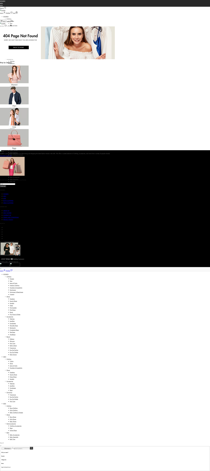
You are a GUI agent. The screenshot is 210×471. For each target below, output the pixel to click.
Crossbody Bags (14, 330)
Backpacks (13, 328)
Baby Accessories (14, 177)
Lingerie (12, 294)
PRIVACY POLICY (8, 220)
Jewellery (12, 63)
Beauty (8, 337)
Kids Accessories (11, 424)
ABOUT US (6, 211)
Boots (11, 312)
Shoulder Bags (14, 326)
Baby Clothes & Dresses (16, 155)
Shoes (8, 297)
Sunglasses (13, 323)
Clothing (9, 19)
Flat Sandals (13, 308)
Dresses (12, 279)
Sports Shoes (13, 301)
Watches (12, 61)
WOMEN (2, 1)
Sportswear (13, 290)
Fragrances (13, 348)
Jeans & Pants (13, 25)
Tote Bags (12, 332)
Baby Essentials (14, 437)
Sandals (12, 303)
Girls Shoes (13, 419)
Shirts (11, 363)
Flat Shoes (13, 310)
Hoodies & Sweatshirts (16, 288)
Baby (8, 433)
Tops (11, 23)
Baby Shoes (13, 421)
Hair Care (12, 343)
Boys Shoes (13, 417)
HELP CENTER (7, 213)
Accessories (10, 317)
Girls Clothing (13, 410)
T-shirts (11, 361)
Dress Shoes (13, 377)
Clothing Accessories (15, 426)
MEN (1, 3)
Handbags (12, 335)
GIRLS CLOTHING (8, 203)
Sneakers (12, 299)
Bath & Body (13, 346)
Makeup (12, 339)
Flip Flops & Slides (15, 314)
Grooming (9, 392)
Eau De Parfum (14, 350)
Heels (11, 306)
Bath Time (12, 182)
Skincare (12, 341)
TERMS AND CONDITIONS (11, 217)
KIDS (1, 5)
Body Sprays (13, 355)
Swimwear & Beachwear (16, 292)
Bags (11, 390)
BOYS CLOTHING (8, 201)
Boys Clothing (13, 150)
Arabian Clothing (14, 285)
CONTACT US (7, 215)
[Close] (0, 268)
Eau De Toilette (14, 352)
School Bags (13, 430)
